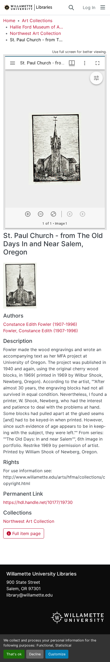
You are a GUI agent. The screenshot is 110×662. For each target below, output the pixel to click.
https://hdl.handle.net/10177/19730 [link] (38, 502)
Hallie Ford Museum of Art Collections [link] (36, 27)
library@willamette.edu (29, 595)
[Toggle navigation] (103, 7)
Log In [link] (89, 7)
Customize (56, 654)
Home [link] (9, 20)
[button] (35, 7)
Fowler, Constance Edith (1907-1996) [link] (40, 330)
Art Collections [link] (37, 20)
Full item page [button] (26, 533)
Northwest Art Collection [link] (35, 33)
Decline (35, 654)
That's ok (14, 654)
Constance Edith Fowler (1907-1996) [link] (40, 324)
